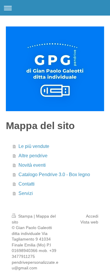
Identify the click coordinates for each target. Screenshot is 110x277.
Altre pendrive (33, 155)
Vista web (89, 222)
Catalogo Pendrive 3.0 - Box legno (54, 174)
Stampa (25, 216)
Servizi (25, 193)
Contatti (26, 183)
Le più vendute (33, 146)
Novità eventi (32, 165)
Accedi (92, 216)
